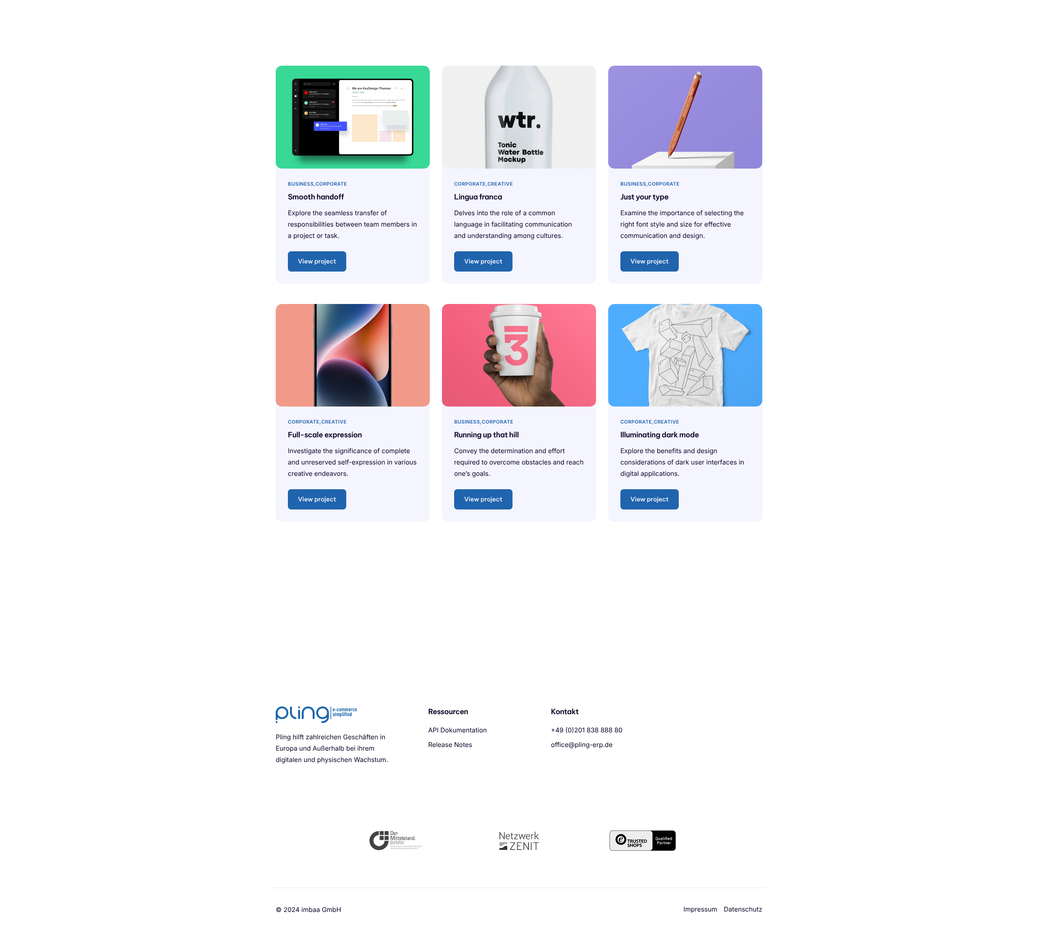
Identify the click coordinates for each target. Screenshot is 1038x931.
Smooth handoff (316, 196)
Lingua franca (478, 196)
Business (301, 184)
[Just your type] (685, 116)
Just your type (644, 196)
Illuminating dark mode (659, 434)
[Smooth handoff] (353, 116)
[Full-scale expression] (353, 354)
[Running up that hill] (519, 354)
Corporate (331, 184)
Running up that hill (486, 434)
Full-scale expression (325, 434)
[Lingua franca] (519, 116)
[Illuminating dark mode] (685, 354)
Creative (500, 184)
